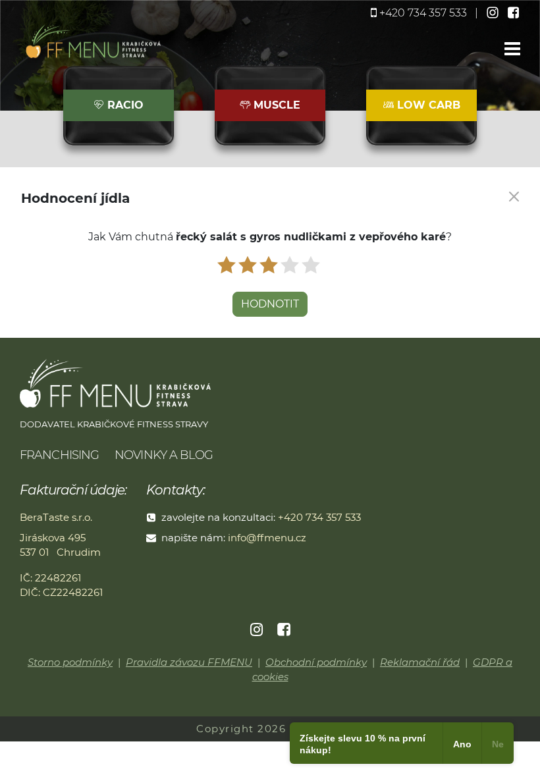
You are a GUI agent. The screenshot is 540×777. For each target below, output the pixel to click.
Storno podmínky (70, 662)
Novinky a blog (164, 455)
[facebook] (513, 13)
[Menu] (512, 50)
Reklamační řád (420, 662)
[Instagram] (257, 630)
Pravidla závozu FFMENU (189, 662)
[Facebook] (284, 630)
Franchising (59, 455)
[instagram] (494, 13)
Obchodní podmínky (316, 662)
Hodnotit (270, 304)
